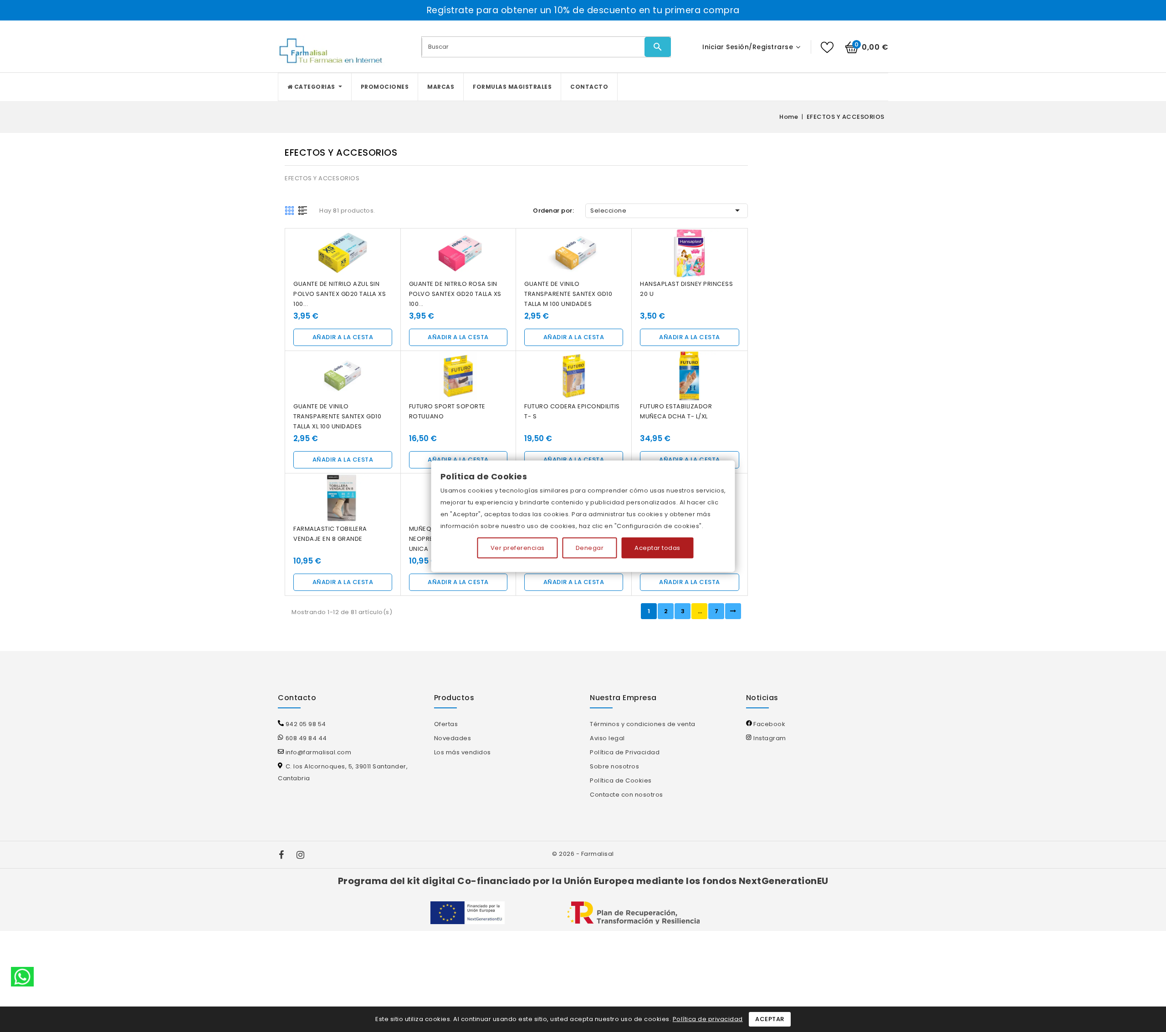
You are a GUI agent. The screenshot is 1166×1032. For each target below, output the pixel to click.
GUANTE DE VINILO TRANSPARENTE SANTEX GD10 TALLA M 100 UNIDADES (568, 294)
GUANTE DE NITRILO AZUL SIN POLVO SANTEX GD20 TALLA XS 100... (339, 294)
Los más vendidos (462, 752)
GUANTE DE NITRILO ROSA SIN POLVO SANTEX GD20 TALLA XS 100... (455, 294)
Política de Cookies (621, 780)
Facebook (769, 724)
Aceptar (769, 1019)
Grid (290, 211)
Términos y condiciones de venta (643, 724)
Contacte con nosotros (626, 794)
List (304, 211)
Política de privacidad (708, 1019)
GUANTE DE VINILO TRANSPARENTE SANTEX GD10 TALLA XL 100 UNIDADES (337, 416)
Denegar (590, 547)
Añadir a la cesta (342, 337)
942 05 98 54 (305, 724)
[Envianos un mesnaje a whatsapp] (22, 976)
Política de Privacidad (625, 752)
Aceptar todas (657, 547)
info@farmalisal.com (317, 752)
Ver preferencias (518, 547)
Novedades (452, 738)
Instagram (769, 738)
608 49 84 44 (305, 738)
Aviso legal (607, 738)
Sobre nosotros (614, 766)
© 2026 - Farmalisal (583, 853)
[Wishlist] (827, 47)
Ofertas (446, 724)
